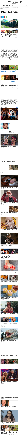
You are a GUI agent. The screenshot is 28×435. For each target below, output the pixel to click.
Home (1, 5)
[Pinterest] (4, 17)
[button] (26, 5)
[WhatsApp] (6, 17)
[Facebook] (1, 17)
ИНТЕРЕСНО (4, 5)
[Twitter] (3, 17)
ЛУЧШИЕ (12, 5)
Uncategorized (4, 7)
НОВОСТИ (10, 5)
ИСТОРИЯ (7, 5)
